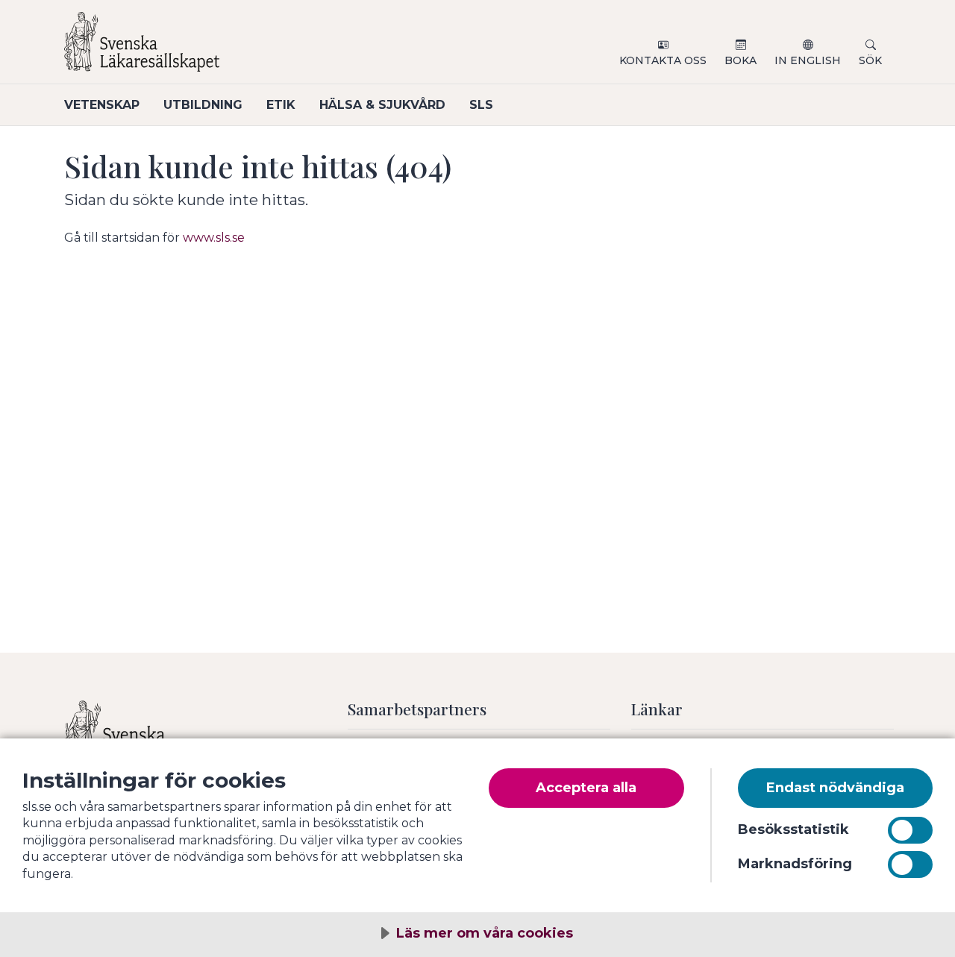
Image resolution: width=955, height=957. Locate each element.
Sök (870, 60)
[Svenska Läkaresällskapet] (243, 48)
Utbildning (202, 105)
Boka (740, 60)
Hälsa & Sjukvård (382, 105)
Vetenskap (102, 105)
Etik (280, 105)
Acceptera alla (586, 787)
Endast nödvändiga (835, 787)
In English (807, 60)
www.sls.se (214, 237)
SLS (481, 105)
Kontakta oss (663, 60)
